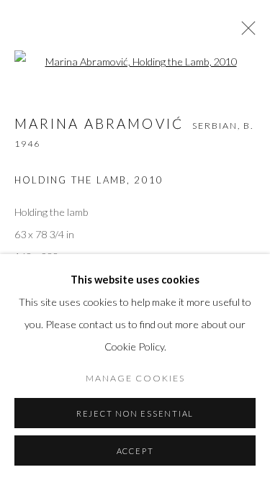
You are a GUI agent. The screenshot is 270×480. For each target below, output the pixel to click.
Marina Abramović (99, 123)
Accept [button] (135, 451)
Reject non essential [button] (135, 413)
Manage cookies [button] (135, 378)
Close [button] (245, 32)
